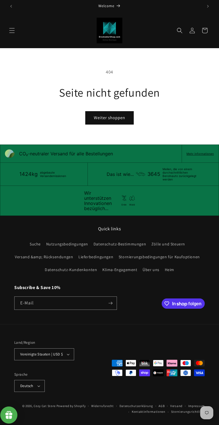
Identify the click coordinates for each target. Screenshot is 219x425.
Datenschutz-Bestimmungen (120, 244)
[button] (12, 30)
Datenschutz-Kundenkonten (71, 269)
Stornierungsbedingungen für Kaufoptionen (159, 256)
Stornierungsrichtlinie (188, 412)
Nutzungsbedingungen (67, 244)
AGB (162, 406)
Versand (176, 406)
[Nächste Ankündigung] (208, 6)
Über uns (151, 269)
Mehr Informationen (200, 153)
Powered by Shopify (71, 406)
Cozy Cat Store (45, 406)
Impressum (196, 406)
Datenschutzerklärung (136, 406)
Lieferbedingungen (95, 256)
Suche (35, 244)
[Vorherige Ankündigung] (11, 6)
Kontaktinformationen (148, 412)
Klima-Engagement (119, 269)
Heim (169, 269)
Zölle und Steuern (168, 244)
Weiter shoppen (109, 117)
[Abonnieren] (110, 303)
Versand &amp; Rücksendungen (44, 256)
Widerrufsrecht (102, 406)
